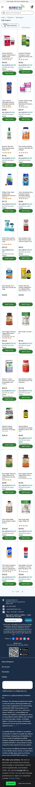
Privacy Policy (14, 778)
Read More (16, 726)
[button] (32, 7)
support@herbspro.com (13, 609)
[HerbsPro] (17, 7)
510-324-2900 (11, 606)
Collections (10, 17)
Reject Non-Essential (25, 783)
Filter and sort (11, 25)
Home (3, 17)
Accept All (11, 783)
